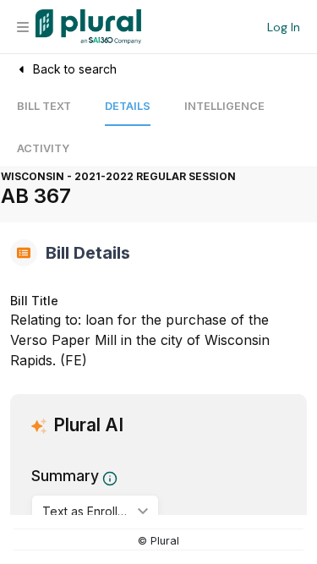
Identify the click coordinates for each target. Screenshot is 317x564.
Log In (283, 27)
